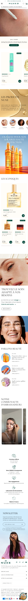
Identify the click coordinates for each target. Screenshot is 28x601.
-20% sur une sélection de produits (14, 1)
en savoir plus (14, 336)
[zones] (11, 304)
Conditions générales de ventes (13, 595)
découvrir (6, 308)
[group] (14, 458)
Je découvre (14, 44)
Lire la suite (15, 361)
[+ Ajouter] (19, 81)
